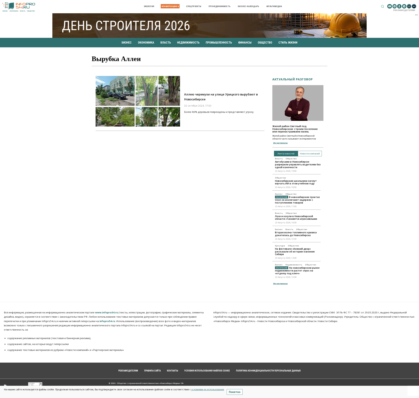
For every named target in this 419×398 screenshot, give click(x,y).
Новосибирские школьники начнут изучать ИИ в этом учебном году (296, 182)
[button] (382, 6)
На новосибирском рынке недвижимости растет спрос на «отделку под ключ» (297, 270)
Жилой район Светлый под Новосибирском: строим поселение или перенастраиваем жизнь (295, 128)
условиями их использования (207, 389)
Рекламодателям (404, 10)
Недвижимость (293, 265)
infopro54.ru (107, 321)
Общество (291, 158)
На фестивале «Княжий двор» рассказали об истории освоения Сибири (295, 251)
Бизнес (278, 194)
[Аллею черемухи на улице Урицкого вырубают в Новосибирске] (138, 101)
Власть (279, 158)
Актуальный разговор (292, 79)
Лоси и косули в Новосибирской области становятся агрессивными (296, 218)
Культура (280, 246)
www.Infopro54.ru (106, 312)
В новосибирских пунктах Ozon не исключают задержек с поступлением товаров (297, 199)
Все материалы (280, 143)
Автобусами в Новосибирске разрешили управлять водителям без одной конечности (297, 164)
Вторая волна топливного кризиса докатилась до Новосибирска (296, 234)
